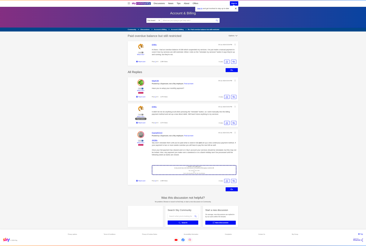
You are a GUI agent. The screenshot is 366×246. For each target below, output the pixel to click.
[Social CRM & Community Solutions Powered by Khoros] (358, 240)
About (186, 3)
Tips (179, 3)
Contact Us (261, 234)
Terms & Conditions (109, 234)
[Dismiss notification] (235, 8)
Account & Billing (183, 13)
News (170, 3)
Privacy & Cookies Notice (149, 234)
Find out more (188, 83)
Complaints (228, 234)
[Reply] (233, 62)
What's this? (140, 54)
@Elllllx (154, 140)
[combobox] (187, 20)
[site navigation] (129, 3)
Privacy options (72, 234)
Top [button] (361, 234)
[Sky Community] (141, 3)
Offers (195, 3)
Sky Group (295, 234)
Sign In (234, 3)
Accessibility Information (191, 234)
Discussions (159, 3)
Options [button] (231, 36)
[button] (235, 44)
